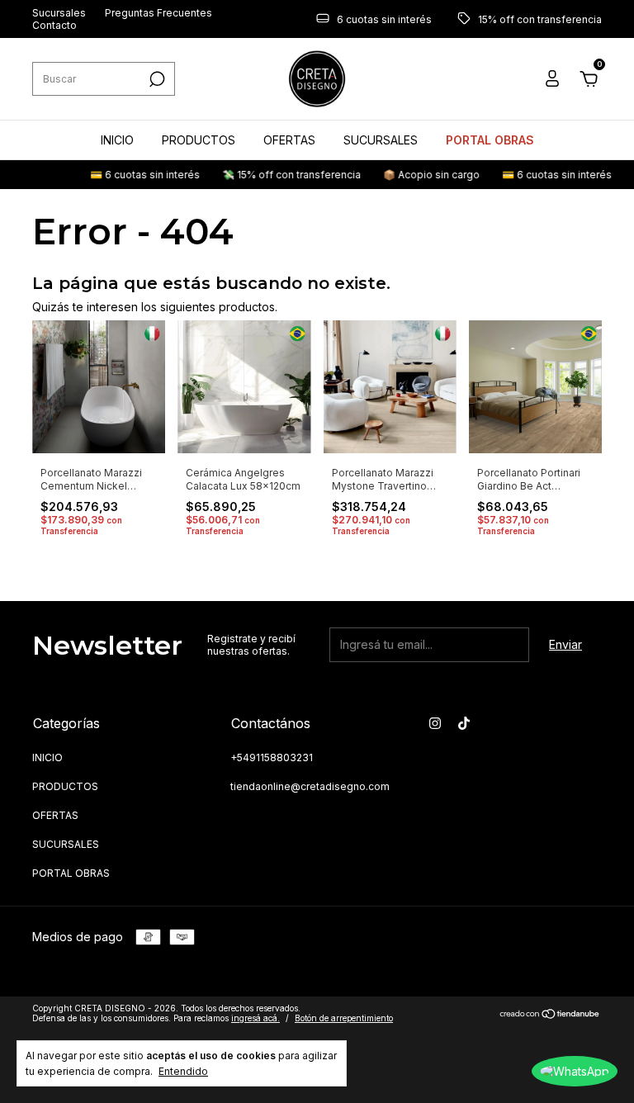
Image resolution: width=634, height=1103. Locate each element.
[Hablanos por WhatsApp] (574, 1071)
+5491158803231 (271, 757)
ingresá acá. (255, 1018)
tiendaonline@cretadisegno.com (310, 786)
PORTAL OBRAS (490, 140)
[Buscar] (155, 79)
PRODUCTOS (198, 140)
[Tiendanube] (550, 1015)
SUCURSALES (380, 140)
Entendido (183, 1071)
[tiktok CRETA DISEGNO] (464, 723)
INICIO (117, 140)
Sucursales (59, 13)
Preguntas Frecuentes (158, 13)
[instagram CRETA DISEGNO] (435, 723)
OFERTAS (289, 140)
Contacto (54, 25)
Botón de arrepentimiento (344, 1018)
